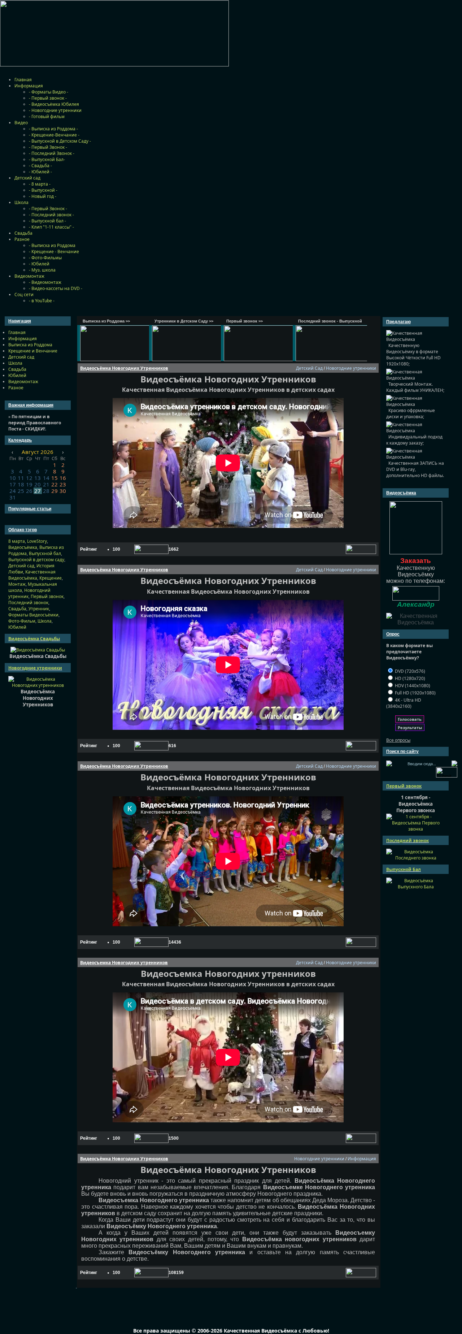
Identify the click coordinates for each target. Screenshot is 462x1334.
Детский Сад (309, 368)
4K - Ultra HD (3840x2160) (403, 703)
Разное (22, 239)
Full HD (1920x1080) (415, 693)
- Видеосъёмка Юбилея (54, 104)
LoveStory (37, 541)
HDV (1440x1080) (412, 686)
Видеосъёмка (22, 547)
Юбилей (17, 375)
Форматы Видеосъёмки (33, 615)
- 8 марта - (40, 184)
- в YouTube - (42, 301)
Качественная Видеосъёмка (32, 575)
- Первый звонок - (48, 98)
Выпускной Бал (403, 869)
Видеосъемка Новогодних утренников (124, 963)
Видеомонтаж (29, 276)
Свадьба (23, 233)
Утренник (39, 609)
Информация (28, 86)
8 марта (16, 541)
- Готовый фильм (47, 116)
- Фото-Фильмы (45, 258)
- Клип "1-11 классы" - (51, 227)
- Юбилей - (40, 172)
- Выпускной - (43, 190)
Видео (21, 123)
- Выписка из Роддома (52, 245)
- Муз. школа (42, 270)
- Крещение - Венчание (54, 251)
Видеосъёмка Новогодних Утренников (124, 368)
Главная (23, 80)
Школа (21, 202)
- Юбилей (39, 264)
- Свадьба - (40, 166)
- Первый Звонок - (48, 147)
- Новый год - (42, 196)
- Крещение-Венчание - (54, 135)
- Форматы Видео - (48, 92)
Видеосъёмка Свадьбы (34, 639)
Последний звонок (28, 602)
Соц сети (24, 294)
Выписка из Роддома (30, 345)
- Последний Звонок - (51, 153)
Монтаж (17, 584)
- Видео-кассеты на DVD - (55, 288)
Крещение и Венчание (32, 351)
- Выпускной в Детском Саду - (60, 141)
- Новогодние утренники (55, 110)
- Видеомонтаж (45, 282)
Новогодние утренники (35, 668)
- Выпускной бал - (47, 221)
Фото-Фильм (21, 621)
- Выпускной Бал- (47, 159)
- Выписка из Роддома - (53, 129)
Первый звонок (47, 596)
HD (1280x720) (409, 678)
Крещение (50, 578)
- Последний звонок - (51, 215)
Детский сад (27, 178)
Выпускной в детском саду (36, 559)
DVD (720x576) (409, 671)
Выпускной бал (45, 553)
